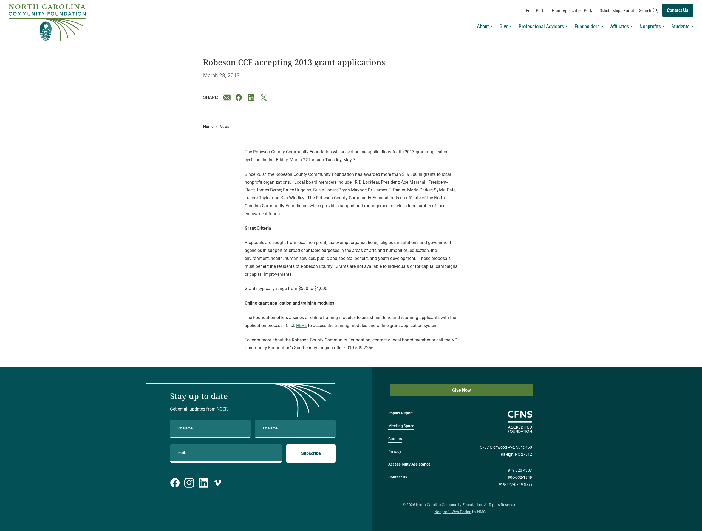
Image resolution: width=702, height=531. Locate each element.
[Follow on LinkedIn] (203, 483)
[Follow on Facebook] (175, 483)
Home (208, 126)
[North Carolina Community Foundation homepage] (47, 23)
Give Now (461, 390)
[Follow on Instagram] (189, 483)
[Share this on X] (265, 97)
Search (645, 10)
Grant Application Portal (573, 10)
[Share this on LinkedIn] (252, 97)
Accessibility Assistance (409, 464)
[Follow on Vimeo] (218, 483)
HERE (301, 325)
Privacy (394, 451)
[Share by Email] (227, 97)
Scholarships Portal (617, 10)
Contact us (397, 477)
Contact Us (677, 10)
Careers (395, 439)
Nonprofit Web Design (452, 512)
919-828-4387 (520, 470)
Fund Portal (536, 10)
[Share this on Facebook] (239, 97)
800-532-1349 (520, 477)
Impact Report (400, 413)
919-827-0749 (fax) (515, 484)
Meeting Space (401, 426)
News (224, 126)
